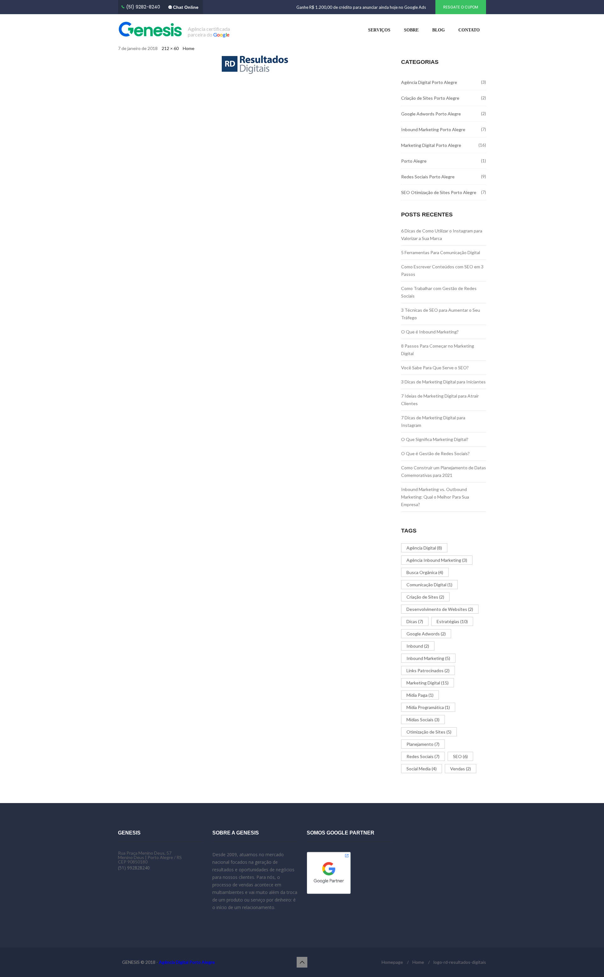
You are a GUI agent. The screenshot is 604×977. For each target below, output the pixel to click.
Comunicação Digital (429, 584)
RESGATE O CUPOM (460, 7)
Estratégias (452, 621)
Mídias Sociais (422, 719)
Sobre (411, 30)
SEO (460, 756)
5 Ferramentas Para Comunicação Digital (440, 252)
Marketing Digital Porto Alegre (431, 145)
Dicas (414, 621)
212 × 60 (170, 48)
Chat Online (185, 7)
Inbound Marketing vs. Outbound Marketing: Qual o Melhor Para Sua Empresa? (435, 497)
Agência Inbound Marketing (436, 560)
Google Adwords (426, 633)
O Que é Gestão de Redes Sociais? (435, 453)
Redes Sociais (422, 756)
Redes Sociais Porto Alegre (428, 176)
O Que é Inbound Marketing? (430, 331)
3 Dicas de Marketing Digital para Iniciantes (443, 381)
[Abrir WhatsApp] (588, 961)
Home (188, 48)
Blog (438, 30)
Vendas (460, 768)
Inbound (417, 646)
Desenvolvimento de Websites (439, 609)
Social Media (421, 768)
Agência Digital (424, 547)
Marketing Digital (427, 682)
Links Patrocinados (428, 670)
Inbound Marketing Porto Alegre (433, 129)
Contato (469, 30)
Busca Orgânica (424, 572)
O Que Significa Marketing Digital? (434, 439)
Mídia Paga (419, 695)
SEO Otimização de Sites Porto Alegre (438, 192)
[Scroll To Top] (302, 962)
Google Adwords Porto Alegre (431, 113)
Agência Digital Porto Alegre (429, 82)
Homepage (392, 962)
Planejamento (422, 744)
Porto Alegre (414, 161)
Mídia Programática (428, 707)
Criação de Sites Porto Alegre (430, 98)
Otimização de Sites (428, 731)
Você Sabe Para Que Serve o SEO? (435, 367)
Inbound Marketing (428, 658)
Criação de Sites (425, 597)
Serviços (379, 30)
